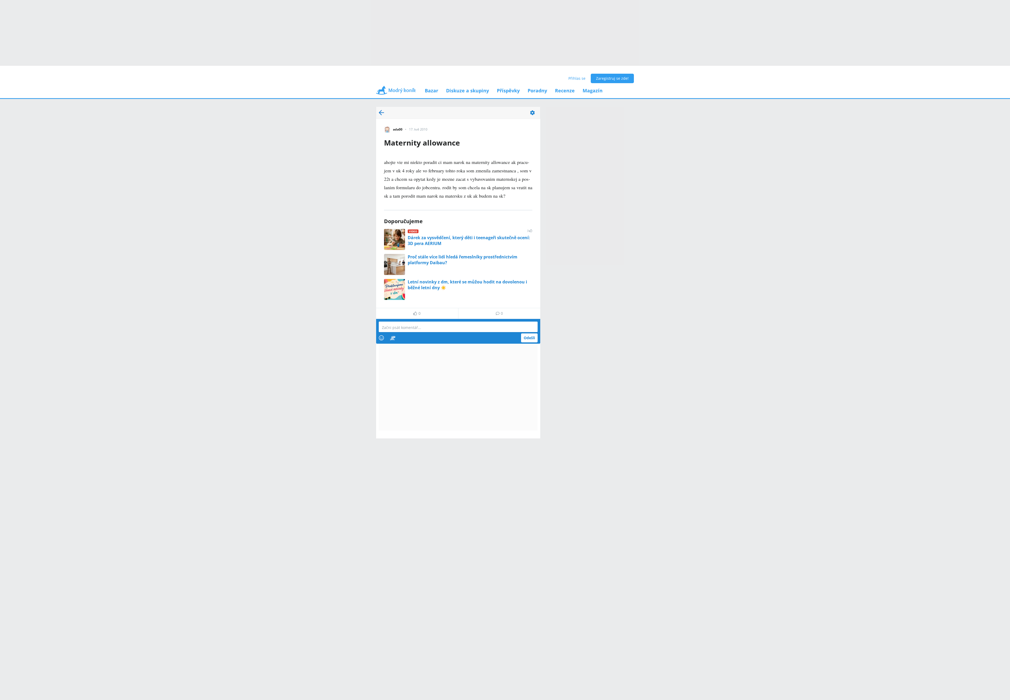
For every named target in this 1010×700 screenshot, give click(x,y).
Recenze (565, 90)
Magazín (593, 90)
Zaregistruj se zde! (612, 78)
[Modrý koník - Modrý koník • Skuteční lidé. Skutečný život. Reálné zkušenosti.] (396, 92)
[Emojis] (381, 337)
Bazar (431, 90)
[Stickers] (392, 337)
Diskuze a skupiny (467, 90)
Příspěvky (508, 90)
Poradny (537, 90)
